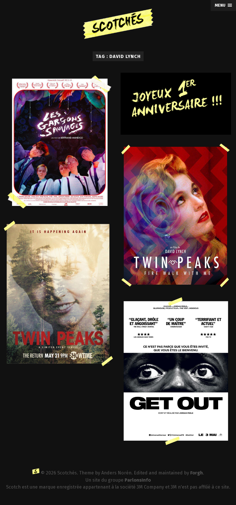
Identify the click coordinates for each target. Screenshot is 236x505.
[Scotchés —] (118, 25)
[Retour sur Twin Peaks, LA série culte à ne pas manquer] (58, 294)
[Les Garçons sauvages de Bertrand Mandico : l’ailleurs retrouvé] (58, 143)
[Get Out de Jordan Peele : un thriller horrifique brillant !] (176, 371)
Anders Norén (116, 473)
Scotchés (67, 473)
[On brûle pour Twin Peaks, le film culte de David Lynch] (176, 215)
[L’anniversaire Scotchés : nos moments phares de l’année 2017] (176, 104)
